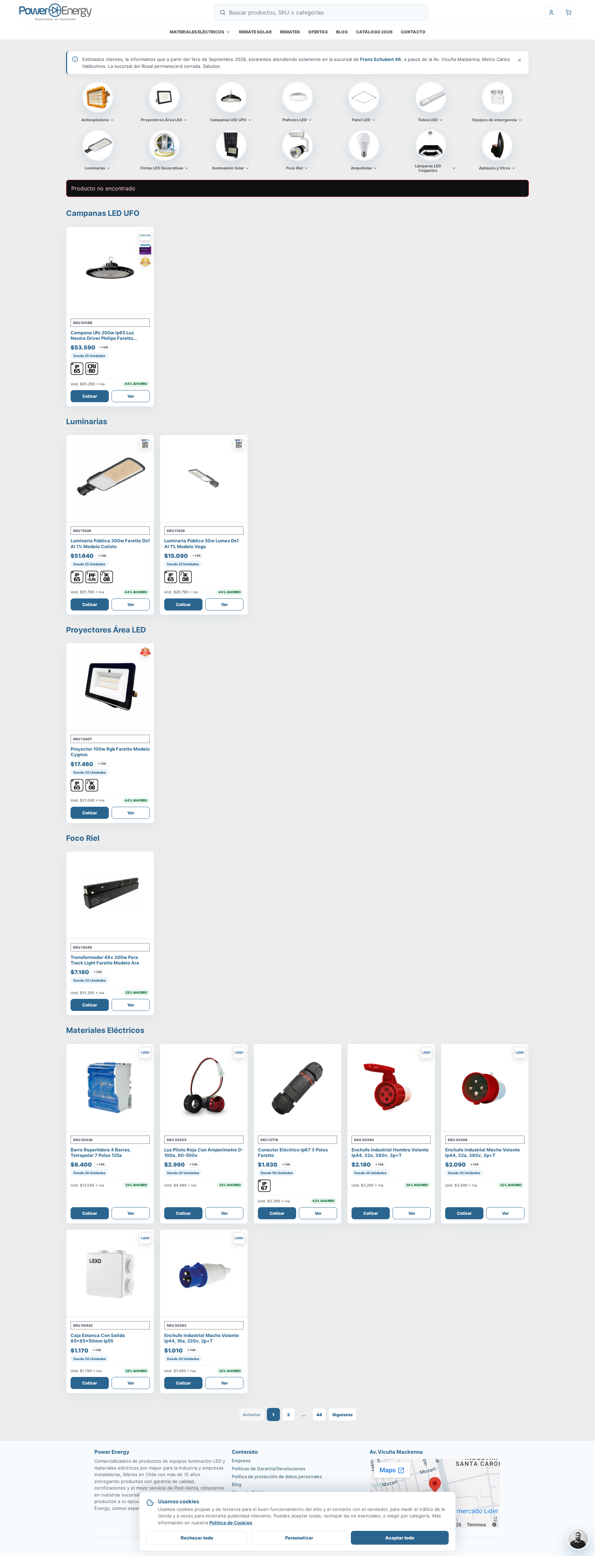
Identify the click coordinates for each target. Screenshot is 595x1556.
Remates (290, 31)
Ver (130, 396)
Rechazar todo (197, 1538)
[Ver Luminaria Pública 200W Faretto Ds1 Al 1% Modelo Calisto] (110, 478)
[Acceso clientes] (551, 12)
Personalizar (299, 1538)
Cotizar (89, 396)
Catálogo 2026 (374, 31)
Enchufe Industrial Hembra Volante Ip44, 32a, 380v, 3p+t (390, 1152)
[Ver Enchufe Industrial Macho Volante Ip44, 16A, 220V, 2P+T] (204, 1273)
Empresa (241, 1460)
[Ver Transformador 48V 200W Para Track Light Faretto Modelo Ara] (110, 895)
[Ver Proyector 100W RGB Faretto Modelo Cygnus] (110, 687)
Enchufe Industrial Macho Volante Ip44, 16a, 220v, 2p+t (201, 1338)
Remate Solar (255, 31)
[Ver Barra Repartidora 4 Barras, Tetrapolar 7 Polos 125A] (110, 1087)
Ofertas (318, 31)
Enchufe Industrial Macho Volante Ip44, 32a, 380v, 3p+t (482, 1152)
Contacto (413, 31)
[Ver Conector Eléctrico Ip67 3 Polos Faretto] (297, 1087)
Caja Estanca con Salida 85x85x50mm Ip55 (98, 1338)
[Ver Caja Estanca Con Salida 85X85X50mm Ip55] (110, 1273)
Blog (342, 31)
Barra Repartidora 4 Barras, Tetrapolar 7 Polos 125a (101, 1152)
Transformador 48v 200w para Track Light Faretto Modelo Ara (105, 959)
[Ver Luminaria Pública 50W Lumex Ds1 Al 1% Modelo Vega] (204, 478)
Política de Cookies (230, 1522)
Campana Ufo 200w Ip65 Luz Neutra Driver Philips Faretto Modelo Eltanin (102, 338)
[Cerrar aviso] (519, 60)
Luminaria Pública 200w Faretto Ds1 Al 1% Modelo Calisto (110, 543)
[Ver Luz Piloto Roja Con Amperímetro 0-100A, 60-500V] (204, 1087)
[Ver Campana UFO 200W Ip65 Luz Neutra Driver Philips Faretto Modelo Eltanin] (110, 270)
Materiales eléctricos (197, 31)
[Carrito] (568, 12)
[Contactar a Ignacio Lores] (578, 1539)
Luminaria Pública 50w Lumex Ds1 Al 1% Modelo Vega (201, 543)
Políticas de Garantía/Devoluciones (268, 1468)
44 (319, 1414)
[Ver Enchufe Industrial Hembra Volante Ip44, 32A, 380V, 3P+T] (391, 1087)
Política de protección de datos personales (277, 1476)
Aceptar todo (399, 1538)
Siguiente (342, 1414)
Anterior (252, 1414)
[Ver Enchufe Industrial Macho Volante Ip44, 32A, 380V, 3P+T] (485, 1087)
